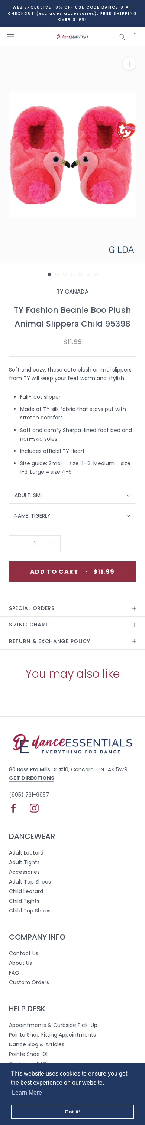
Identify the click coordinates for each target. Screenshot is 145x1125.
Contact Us (23, 953)
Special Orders (32, 608)
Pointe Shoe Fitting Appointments (52, 1034)
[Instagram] (34, 808)
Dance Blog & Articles (36, 1044)
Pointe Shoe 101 (28, 1054)
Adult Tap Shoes (30, 881)
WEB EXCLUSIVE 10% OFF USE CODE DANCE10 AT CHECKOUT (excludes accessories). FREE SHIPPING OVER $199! (72, 13)
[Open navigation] (10, 36)
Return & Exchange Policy (49, 641)
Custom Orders (29, 982)
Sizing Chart (29, 624)
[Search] (122, 36)
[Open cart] (135, 36)
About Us (20, 963)
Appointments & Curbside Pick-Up (53, 1025)
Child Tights (24, 901)
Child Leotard (26, 891)
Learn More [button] (27, 1092)
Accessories (24, 872)
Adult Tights (24, 862)
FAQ (14, 972)
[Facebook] (13, 808)
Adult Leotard (26, 852)
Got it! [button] (73, 1112)
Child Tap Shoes (30, 910)
